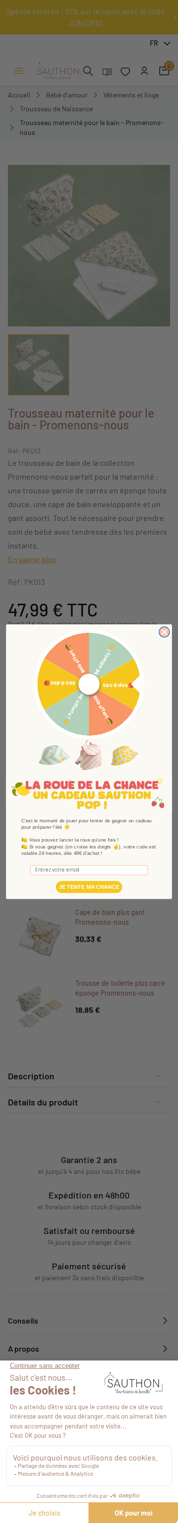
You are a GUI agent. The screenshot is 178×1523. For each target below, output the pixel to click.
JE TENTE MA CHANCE (89, 887)
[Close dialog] (164, 632)
